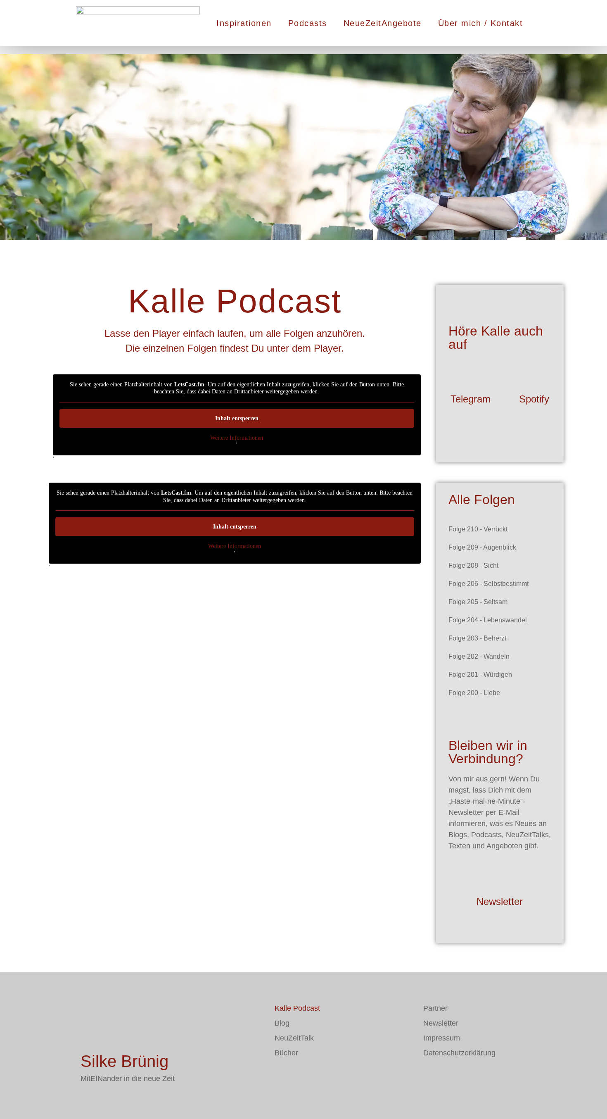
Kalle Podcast (297, 1008)
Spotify (534, 399)
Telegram (471, 399)
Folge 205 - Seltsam (477, 601)
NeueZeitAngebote (383, 23)
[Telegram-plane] (305, 1077)
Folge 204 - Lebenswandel (487, 620)
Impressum (441, 1038)
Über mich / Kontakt (480, 23)
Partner (435, 1008)
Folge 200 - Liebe (474, 692)
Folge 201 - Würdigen (480, 674)
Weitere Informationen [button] (236, 438)
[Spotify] (534, 373)
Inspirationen (244, 23)
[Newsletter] (499, 876)
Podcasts (307, 23)
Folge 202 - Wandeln (479, 656)
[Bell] (330, 1077)
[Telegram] (470, 373)
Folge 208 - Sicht (473, 565)
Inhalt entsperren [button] (236, 418)
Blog (282, 1023)
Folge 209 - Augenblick (482, 547)
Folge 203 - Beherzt (477, 638)
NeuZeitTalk (294, 1038)
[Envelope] (280, 1077)
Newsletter (500, 901)
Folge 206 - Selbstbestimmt (488, 583)
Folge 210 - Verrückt (477, 529)
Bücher (286, 1053)
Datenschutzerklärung (459, 1053)
